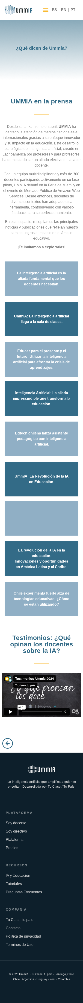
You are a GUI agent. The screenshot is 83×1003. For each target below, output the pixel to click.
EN (63, 10)
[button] (46, 10)
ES (54, 10)
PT (73, 10)
